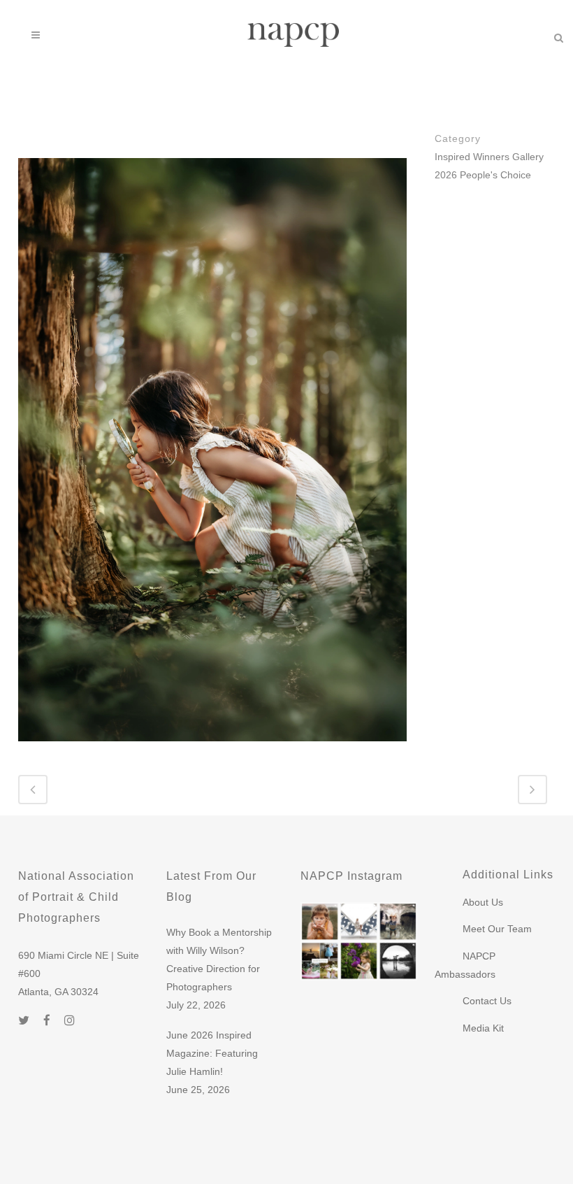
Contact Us (487, 1000)
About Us (483, 902)
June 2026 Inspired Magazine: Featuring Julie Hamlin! (212, 1053)
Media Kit (483, 1028)
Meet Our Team (497, 928)
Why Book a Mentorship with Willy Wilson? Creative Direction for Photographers (219, 959)
